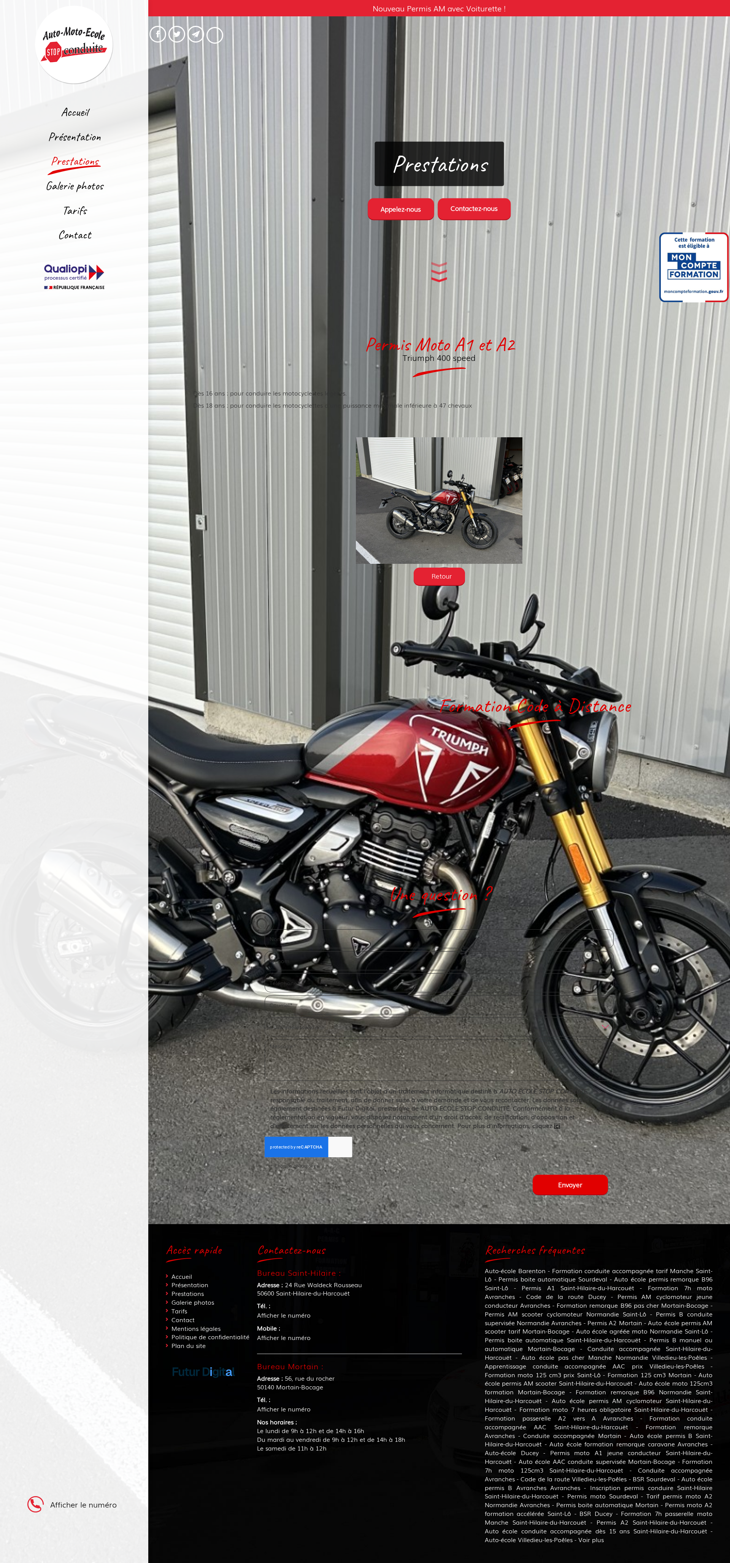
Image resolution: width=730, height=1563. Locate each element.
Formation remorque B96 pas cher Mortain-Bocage (632, 1305)
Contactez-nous (474, 208)
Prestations (74, 161)
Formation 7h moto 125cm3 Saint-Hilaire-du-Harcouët (599, 1465)
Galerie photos (74, 185)
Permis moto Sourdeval (602, 1495)
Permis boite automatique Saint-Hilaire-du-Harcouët (563, 1339)
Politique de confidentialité (210, 1336)
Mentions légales (196, 1328)
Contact (74, 234)
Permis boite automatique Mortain (607, 1504)
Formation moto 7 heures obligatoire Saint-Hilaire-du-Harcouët (613, 1409)
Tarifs (74, 210)
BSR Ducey (596, 1513)
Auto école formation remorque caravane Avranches (628, 1443)
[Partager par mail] (195, 34)
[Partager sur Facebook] (157, 34)
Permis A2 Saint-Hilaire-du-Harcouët (651, 1522)
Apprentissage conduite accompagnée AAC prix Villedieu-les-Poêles (594, 1365)
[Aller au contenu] (439, 273)
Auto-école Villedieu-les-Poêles (529, 1539)
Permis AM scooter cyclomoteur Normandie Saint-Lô (565, 1313)
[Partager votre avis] (214, 35)
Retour (442, 576)
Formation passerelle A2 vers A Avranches (559, 1417)
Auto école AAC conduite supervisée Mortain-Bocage (597, 1461)
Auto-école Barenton (515, 1270)
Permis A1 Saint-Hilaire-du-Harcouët (578, 1287)
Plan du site (188, 1345)
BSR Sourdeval (654, 1478)
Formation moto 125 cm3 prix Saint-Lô (543, 1374)
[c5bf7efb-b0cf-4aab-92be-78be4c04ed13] (439, 500)
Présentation (74, 136)
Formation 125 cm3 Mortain (650, 1374)
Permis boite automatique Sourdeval (552, 1278)
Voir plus (591, 1539)
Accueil (74, 112)
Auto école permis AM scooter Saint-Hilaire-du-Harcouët (599, 1379)
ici (557, 1125)
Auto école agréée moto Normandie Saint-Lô (642, 1330)
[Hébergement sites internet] (204, 1385)
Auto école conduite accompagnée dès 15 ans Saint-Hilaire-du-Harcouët (596, 1530)
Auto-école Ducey (512, 1452)
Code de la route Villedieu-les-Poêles (574, 1478)
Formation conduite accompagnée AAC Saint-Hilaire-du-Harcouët (599, 1422)
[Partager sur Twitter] (176, 34)
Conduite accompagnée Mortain (572, 1435)
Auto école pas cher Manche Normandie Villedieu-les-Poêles (614, 1357)
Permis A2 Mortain (614, 1322)
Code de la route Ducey (566, 1296)
